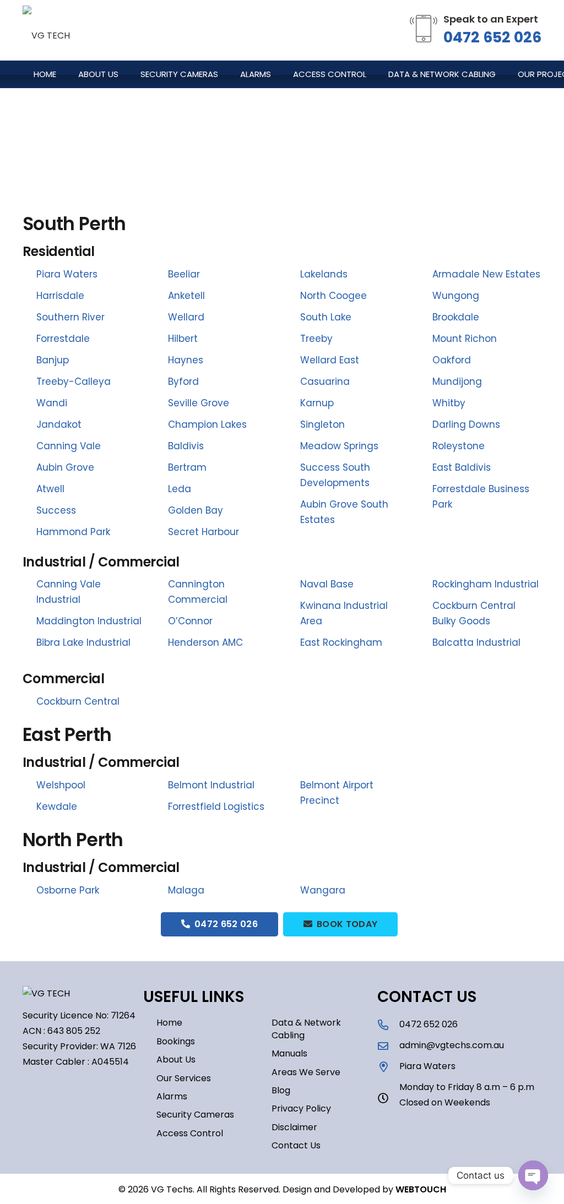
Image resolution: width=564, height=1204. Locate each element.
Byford (183, 381)
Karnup (317, 403)
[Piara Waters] (388, 1066)
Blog (281, 1090)
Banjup (52, 360)
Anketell (186, 295)
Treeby (316, 338)
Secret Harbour (203, 531)
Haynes (185, 360)
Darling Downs (466, 424)
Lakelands (324, 274)
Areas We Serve (306, 1072)
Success (56, 510)
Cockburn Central (78, 701)
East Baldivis (461, 467)
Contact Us (296, 1145)
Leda (179, 488)
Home (169, 1022)
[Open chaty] (533, 1175)
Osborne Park (67, 890)
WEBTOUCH (420, 1189)
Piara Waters (66, 274)
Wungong (455, 295)
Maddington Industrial (89, 621)
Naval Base (327, 584)
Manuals (289, 1053)
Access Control (189, 1133)
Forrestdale (63, 338)
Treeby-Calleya (73, 381)
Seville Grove (198, 403)
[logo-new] (46, 30)
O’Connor (190, 621)
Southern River (70, 317)
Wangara (322, 890)
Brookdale (455, 317)
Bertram (187, 467)
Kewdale (56, 806)
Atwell (50, 488)
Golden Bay (195, 510)
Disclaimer (294, 1127)
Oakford (451, 360)
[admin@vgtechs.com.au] (388, 1045)
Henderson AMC (205, 642)
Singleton (322, 424)
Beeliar (184, 274)
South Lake (325, 317)
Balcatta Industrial (476, 642)
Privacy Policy (301, 1108)
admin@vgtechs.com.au (451, 1045)
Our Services (183, 1078)
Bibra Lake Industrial (83, 642)
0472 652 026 (492, 37)
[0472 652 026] (388, 1025)
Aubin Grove (65, 467)
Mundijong (457, 381)
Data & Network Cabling (306, 1028)
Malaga (186, 890)
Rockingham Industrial (485, 584)
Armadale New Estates (486, 274)
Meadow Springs (339, 446)
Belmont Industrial (211, 785)
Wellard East (329, 360)
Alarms (171, 1096)
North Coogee (333, 295)
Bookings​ (175, 1041)
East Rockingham (341, 642)
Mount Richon (464, 338)
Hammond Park (73, 531)
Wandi (51, 403)
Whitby (448, 403)
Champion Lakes (207, 424)
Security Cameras (195, 1114)
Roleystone (458, 446)
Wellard (186, 317)
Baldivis (186, 446)
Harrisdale (60, 295)
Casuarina (325, 381)
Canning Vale (68, 446)
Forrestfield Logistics (216, 806)
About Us (176, 1059)
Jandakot (59, 424)
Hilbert (183, 338)
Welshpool (60, 785)
